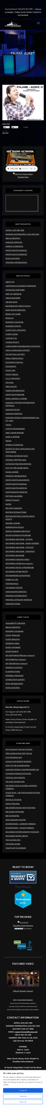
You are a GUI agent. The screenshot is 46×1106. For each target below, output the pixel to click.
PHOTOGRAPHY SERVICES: (16, 492)
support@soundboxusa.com (26, 1032)
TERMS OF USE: (12, 580)
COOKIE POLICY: (12, 342)
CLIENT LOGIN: (12, 334)
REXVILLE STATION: (14, 800)
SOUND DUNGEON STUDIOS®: (18, 535)
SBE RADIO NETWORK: (15, 812)
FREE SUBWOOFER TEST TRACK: (19, 753)
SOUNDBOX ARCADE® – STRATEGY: (20, 551)
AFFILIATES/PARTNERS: (15, 290)
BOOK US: (10, 318)
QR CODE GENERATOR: (15, 782)
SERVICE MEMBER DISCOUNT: (18, 531)
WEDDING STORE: (13, 604)
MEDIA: (9, 441)
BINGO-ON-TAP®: (13, 314)
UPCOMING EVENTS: (14, 588)
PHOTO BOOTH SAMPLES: (16, 250)
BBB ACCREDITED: (13, 238)
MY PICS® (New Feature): (16, 659)
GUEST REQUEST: (13, 639)
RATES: (8, 504)
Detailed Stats (23, 177)
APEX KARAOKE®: (13, 298)
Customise (23, 1096)
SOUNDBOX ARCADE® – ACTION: (19, 539)
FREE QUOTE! (11, 386)
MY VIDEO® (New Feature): (17, 663)
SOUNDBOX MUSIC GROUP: (17, 836)
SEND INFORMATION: (14, 684)
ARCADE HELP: (12, 302)
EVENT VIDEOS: (12, 374)
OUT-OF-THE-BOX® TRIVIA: (17, 468)
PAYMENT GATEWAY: (14, 667)
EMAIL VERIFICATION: (14, 358)
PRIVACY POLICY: (13, 500)
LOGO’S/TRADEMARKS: (15, 429)
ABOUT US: (10, 282)
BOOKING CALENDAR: (15, 322)
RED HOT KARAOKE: (14, 508)
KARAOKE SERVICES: (14, 242)
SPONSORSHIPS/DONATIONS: (18, 576)
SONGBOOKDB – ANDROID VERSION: (21, 824)
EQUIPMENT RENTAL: (14, 362)
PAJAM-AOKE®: (12, 472)
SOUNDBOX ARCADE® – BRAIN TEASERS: (22, 543)
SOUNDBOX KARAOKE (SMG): (18, 559)
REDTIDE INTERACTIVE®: (16, 512)
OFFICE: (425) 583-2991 (15, 230)
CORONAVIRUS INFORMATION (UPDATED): (23, 346)
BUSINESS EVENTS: (13, 326)
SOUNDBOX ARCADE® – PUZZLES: (20, 547)
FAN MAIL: (10, 382)
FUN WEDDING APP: (14, 757)
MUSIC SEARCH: (12, 651)
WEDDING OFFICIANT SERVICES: (19, 600)
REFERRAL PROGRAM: (15, 676)
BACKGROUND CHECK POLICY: (18, 306)
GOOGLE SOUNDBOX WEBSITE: (18, 761)
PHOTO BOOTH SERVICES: (16, 254)
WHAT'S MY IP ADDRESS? (16, 848)
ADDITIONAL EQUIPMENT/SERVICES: (21, 286)
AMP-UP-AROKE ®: (14, 294)
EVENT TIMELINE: (13, 635)
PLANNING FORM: (13, 672)
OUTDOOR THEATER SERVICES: (18, 464)
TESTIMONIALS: (12, 584)
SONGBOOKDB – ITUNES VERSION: (20, 828)
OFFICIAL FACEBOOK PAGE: (17, 456)
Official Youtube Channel (23, 991)
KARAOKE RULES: (13, 410)
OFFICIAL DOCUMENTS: (15, 778)
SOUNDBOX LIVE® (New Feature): (19, 563)
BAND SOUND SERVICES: (16, 310)
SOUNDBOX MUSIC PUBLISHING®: (20, 567)
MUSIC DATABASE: (13, 647)
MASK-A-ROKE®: (13, 437)
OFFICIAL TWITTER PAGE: (16, 460)
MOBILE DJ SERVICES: (14, 246)
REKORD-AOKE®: (13, 523)
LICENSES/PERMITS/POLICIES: (18, 774)
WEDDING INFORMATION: (16, 262)
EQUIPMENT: (11, 366)
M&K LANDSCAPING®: (15, 433)
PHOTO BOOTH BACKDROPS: (18, 480)
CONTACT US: (11, 338)
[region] (23, 1088)
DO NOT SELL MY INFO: (15, 354)
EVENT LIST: (11, 370)
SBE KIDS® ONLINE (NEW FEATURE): (21, 808)
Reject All (23, 1102)
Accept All (23, 1090)
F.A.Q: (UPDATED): (13, 378)
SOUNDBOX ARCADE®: (15, 555)
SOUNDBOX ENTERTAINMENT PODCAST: (22, 832)
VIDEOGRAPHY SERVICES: (16, 592)
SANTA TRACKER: (13, 804)
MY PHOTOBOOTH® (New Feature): (20, 655)
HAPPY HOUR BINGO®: (15, 395)
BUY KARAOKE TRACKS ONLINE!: (19, 749)
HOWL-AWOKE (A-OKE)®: (16, 399)
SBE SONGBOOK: (12, 816)
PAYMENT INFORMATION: (16, 476)
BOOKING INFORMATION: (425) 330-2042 (22, 234)
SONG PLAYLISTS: (13, 258)
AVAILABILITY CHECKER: (15, 623)
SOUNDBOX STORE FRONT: (17, 571)
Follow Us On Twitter (23, 12)
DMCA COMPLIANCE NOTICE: (18, 350)
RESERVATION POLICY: (15, 527)
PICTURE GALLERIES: (14, 496)
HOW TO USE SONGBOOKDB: (18, 765)
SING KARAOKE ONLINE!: (16, 820)
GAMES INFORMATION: (15, 391)
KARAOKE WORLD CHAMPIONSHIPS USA (22, 770)
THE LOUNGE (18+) (13, 840)
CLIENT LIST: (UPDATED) (16, 330)
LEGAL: (8, 425)
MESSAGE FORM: (12, 643)
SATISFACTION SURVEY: (15, 680)
